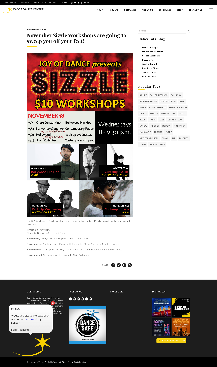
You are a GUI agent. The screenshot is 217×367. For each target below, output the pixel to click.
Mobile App (52, 3)
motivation (179, 126)
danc (182, 101)
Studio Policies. (80, 362)
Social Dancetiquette (152, 56)
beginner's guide (148, 101)
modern (166, 126)
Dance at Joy (148, 60)
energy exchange (178, 108)
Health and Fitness (150, 68)
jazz (161, 120)
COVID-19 (63, 3)
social (165, 138)
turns (143, 144)
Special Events (149, 72)
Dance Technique (150, 48)
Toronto (183, 138)
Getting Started (149, 64)
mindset (155, 126)
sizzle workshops (149, 138)
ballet (143, 95)
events (143, 114)
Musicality (145, 132)
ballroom (176, 95)
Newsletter (25, 3)
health (182, 114)
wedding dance (157, 144)
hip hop (152, 120)
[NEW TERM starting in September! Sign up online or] (181, 327)
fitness (154, 114)
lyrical (143, 126)
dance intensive (157, 108)
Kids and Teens (149, 77)
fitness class (168, 114)
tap (173, 138)
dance (143, 108)
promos (158, 132)
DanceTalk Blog (38, 3)
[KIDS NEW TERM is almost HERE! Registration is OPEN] (161, 307)
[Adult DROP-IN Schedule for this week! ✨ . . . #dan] (181, 307)
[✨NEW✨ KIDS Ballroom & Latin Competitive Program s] (161, 327)
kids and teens (175, 120)
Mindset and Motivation (152, 52)
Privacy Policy (67, 362)
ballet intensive (159, 95)
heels (142, 120)
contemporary (168, 101)
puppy (169, 132)
